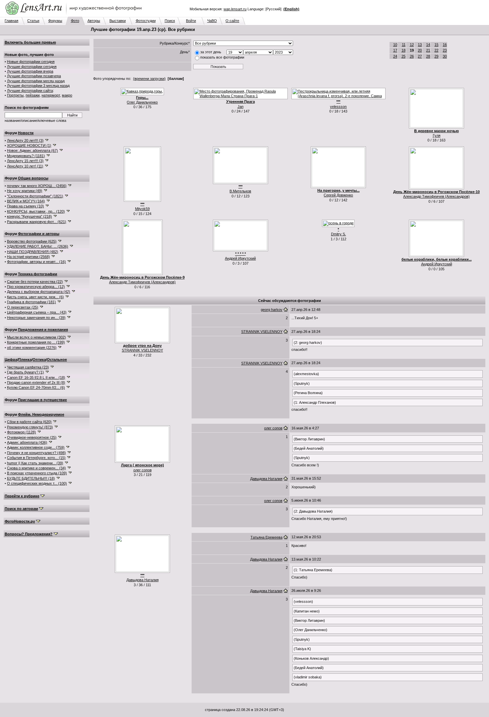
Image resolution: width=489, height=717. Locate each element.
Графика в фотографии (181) (31, 302)
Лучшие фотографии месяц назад (36, 81)
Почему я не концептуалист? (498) (36, 453)
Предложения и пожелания (43, 330)
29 (436, 56)
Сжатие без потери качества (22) (35, 282)
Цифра (11, 359)
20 (420, 50)
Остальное (57, 359)
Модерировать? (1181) (26, 156)
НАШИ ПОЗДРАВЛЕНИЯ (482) (32, 252)
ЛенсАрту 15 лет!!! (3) (25, 161)
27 (420, 56)
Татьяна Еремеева (266, 537)
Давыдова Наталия (266, 479)
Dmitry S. (338, 234)
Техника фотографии (37, 274)
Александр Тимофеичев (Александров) (436, 196)
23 (445, 50)
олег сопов (142, 470)
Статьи (33, 21)
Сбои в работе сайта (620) (29, 422)
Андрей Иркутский (240, 258)
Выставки (117, 21)
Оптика (39, 359)
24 (395, 56)
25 (404, 56)
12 (412, 45)
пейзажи (33, 95)
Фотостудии (146, 21)
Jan (241, 107)
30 (445, 56)
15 (436, 45)
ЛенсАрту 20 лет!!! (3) (25, 140)
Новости (26, 133)
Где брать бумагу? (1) (25, 372)
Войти (191, 21)
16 (445, 45)
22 (436, 50)
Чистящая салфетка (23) (28, 367)
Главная (11, 21)
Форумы (55, 21)
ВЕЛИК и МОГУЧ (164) (26, 201)
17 (395, 50)
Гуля (436, 135)
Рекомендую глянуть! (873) (30, 427)
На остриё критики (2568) (28, 257)
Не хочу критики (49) (24, 191)
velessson (338, 107)
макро (67, 95)
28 (428, 56)
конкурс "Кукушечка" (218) (29, 216)
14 (428, 45)
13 (420, 45)
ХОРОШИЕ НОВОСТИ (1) (29, 145)
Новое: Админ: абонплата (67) (32, 150)
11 (404, 45)
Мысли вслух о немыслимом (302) (36, 337)
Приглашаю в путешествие (42, 400)
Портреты (15, 95)
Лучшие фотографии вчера (30, 71)
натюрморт (51, 95)
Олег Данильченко (142, 102)
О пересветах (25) (22, 307)
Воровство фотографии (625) (32, 241)
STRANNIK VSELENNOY (142, 350)
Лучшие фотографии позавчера (34, 76)
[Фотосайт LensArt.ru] (75, 15)
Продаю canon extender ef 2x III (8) (36, 382)
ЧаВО (212, 21)
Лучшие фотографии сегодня (32, 67)
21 (428, 50)
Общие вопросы (33, 178)
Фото (75, 21)
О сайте (232, 21)
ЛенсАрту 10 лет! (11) (25, 166)
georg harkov (271, 310)
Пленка (25, 359)
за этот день (210, 52)
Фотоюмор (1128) (21, 432)
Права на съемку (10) (25, 206)
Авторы (93, 21)
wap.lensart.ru (235, 9)
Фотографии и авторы (38, 234)
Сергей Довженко (338, 195)
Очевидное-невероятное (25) (32, 437)
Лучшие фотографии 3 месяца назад (38, 86)
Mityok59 (142, 209)
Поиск (170, 21)
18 (404, 50)
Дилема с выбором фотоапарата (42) (38, 292)
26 (412, 56)
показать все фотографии (222, 57)
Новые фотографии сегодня (31, 62)
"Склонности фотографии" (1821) (35, 196)
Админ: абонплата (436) (27, 442)
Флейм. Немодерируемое (41, 414)
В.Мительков (240, 191)
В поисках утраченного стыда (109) (37, 473)
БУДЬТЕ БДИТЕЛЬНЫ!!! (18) (31, 478)
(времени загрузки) (149, 79)
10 (395, 45)
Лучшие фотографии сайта (30, 91)
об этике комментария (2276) (32, 348)
